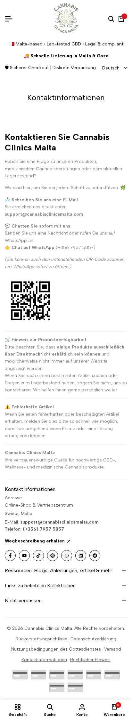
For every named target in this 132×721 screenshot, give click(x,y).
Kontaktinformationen (44, 659)
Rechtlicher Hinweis (90, 659)
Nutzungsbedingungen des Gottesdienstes (56, 649)
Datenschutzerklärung (93, 639)
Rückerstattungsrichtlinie (41, 639)
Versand (112, 649)
